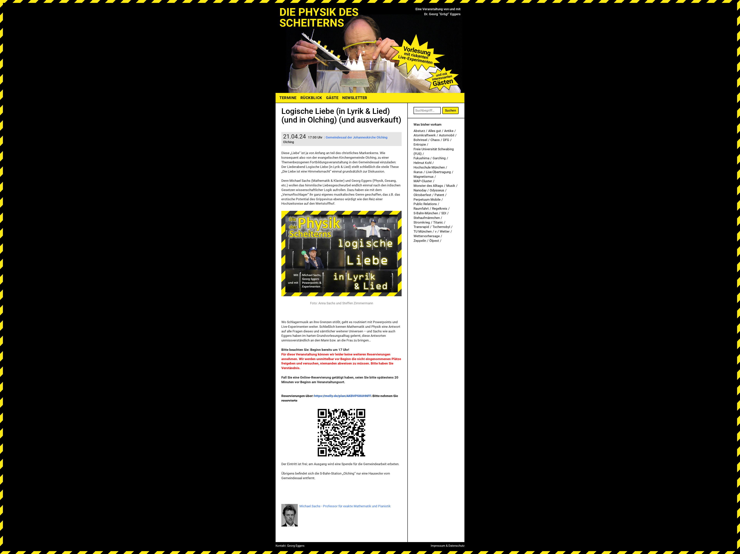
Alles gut (434, 131)
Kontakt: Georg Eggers (290, 545)
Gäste (332, 97)
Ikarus (418, 172)
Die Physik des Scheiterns (318, 17)
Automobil (446, 135)
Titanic (438, 222)
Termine (288, 97)
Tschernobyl (441, 227)
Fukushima (421, 158)
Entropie (420, 144)
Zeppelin (420, 241)
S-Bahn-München (426, 213)
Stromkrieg (422, 222)
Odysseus (437, 190)
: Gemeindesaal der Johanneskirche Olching (356, 137)
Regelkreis (439, 208)
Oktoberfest (422, 195)
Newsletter (354, 97)
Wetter (445, 231)
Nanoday (420, 190)
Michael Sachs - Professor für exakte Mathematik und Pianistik (345, 506)
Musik (450, 186)
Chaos (435, 140)
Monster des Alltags (428, 186)
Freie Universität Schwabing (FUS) (434, 151)
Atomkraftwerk (425, 135)
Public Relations (425, 204)
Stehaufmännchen (427, 218)
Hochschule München (429, 167)
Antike (448, 131)
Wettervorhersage (427, 236)
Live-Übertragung (438, 172)
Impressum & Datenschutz (447, 545)
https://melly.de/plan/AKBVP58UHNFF (342, 396)
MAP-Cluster (423, 181)
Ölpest (434, 241)
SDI (443, 213)
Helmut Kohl (422, 163)
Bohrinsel (420, 140)
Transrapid (421, 227)
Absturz (419, 131)
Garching (439, 158)
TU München (423, 231)
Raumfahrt (421, 208)
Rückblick (311, 97)
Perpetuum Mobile (427, 199)
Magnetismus (424, 177)
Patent (439, 195)
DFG (446, 140)
